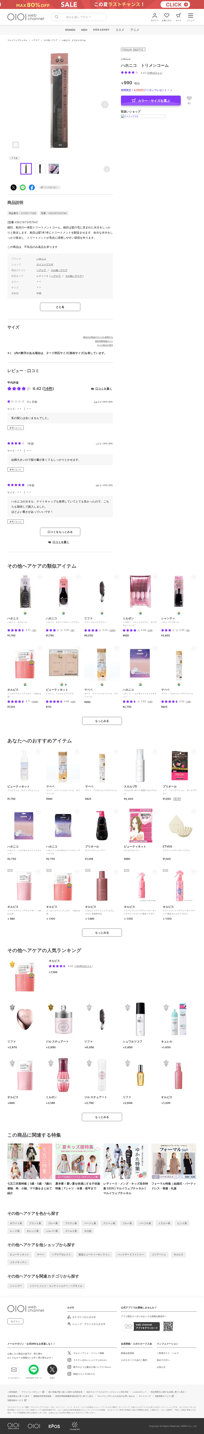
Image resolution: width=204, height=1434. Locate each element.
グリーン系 (109, 1223)
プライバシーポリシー (31, 1392)
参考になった (16, 428)
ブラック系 (35, 1223)
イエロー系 (164, 1223)
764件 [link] (35, 701)
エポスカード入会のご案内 (134, 1360)
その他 (87, 1230)
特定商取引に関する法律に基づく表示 (168, 1392)
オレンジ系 (33, 1230)
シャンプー (16, 1285)
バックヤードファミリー (131, 1254)
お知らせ (161, 1367)
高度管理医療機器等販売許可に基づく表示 (74, 1396)
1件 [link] (72, 630)
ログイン (15, 1321)
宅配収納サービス (15, 1400)
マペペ (40, 1254)
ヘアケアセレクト (61, 1254)
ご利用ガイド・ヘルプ (168, 1353)
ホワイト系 (16, 1223)
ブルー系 (127, 1223)
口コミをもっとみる (60, 531)
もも (96, 401)
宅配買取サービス (163, 1396)
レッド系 (15, 1230)
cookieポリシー (140, 1392)
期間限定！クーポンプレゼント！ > (146, 90)
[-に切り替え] (102, 613)
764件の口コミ (83, 966)
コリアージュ (159, 1254)
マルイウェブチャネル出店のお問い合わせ (116, 1396)
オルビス (178, 1254)
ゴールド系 (71, 1230)
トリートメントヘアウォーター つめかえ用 (24, 910)
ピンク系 (182, 1223)
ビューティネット (19, 1254)
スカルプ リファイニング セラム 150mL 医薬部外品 (99, 910)
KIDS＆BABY (101, 29)
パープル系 (145, 1223)
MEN (84, 29)
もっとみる (102, 720)
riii (97, 485)
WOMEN (70, 29)
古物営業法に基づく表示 (18, 1396)
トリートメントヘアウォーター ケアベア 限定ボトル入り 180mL (179, 910)
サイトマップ (145, 1396)
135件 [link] (112, 630)
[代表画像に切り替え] (61, 684)
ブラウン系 (71, 1223)
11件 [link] (150, 701)
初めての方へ (163, 1360)
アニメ (134, 30)
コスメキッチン (18, 1262)
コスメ (119, 30)
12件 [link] (73, 701)
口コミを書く (103, 388)
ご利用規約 (12, 1392)
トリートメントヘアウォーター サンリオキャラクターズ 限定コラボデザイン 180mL (140, 911)
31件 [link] (150, 630)
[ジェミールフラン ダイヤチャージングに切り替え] (140, 613)
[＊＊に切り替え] (25, 613)
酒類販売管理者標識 (42, 1396)
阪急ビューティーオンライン (94, 1254)
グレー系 (53, 1223)
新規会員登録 (127, 1353)
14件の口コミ (154, 72)
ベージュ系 (90, 1223)
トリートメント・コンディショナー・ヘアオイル (56, 1285)
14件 (48, 388)
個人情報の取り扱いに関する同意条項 (65, 1392)
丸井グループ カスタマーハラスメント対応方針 (107, 1392)
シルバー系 (52, 1230)
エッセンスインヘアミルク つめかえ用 (63, 910)
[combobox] (79, 17)
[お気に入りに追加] (40, 577)
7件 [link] (34, 630)
